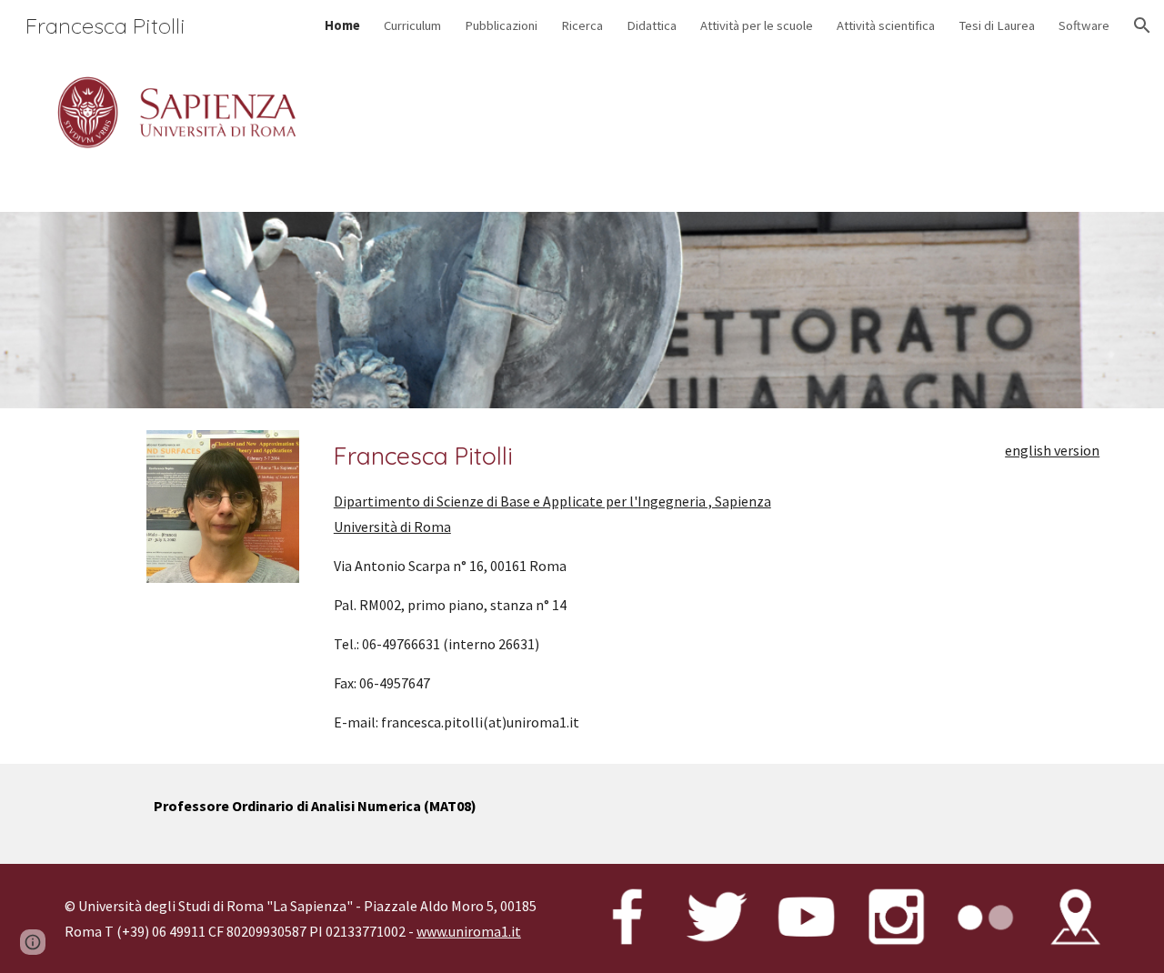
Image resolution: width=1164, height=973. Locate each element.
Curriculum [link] (412, 25)
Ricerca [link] (582, 25)
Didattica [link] (652, 25)
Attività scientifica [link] (886, 25)
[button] (1142, 25)
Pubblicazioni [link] (501, 25)
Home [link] (342, 25)
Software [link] (1084, 25)
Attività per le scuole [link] (756, 25)
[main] (582, 586)
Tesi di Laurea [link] (996, 25)
